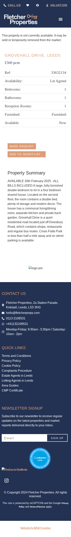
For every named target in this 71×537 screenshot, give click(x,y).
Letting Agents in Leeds (17, 380)
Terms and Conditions (16, 355)
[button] (61, 19)
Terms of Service (37, 507)
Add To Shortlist (25, 154)
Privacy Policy (11, 360)
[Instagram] (6, 480)
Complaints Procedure (17, 370)
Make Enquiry (22, 146)
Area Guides (10, 385)
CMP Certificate (12, 390)
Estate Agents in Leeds (17, 375)
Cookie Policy (11, 365)
